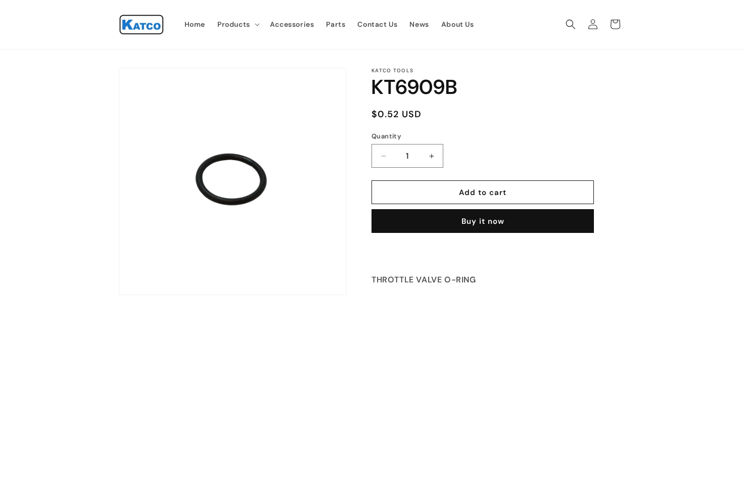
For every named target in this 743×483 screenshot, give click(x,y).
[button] (237, 24)
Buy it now (482, 221)
